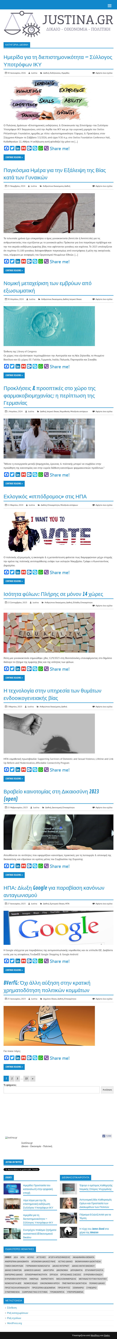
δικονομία (62, 1270)
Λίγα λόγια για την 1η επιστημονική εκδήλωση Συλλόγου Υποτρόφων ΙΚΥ (38, 1204)
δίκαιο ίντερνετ (61, 1266)
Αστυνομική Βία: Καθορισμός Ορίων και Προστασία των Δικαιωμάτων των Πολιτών (95, 1203)
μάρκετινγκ (47, 1279)
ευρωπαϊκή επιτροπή (16, 1279)
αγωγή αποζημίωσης (59, 1257)
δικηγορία (48, 1270)
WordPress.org (14, 1323)
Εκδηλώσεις (55, 73)
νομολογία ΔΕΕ (13, 1283)
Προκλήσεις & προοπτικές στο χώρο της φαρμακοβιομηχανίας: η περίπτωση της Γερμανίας (50, 395)
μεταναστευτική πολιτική (93, 1279)
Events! (8, 1177)
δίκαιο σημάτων (13, 1270)
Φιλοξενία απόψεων (79, 411)
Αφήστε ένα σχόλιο (104, 73)
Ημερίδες (65, 73)
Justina (34, 73)
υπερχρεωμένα (75, 1292)
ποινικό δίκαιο (97, 1283)
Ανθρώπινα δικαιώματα (53, 186)
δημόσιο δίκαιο (32, 1270)
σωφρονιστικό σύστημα (34, 1292)
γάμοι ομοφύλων (14, 1266)
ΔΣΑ (16, 1257)
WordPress (95, 1335)
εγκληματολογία (94, 1270)
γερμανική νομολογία (38, 1266)
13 (26, 1078)
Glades (107, 1335)
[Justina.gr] (12, 1137)
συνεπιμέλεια (12, 1292)
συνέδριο (91, 1287)
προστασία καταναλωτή (17, 1287)
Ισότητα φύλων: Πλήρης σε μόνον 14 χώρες (53, 594)
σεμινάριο (78, 1287)
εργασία (54, 1274)
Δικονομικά (57, 807)
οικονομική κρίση (49, 1283)
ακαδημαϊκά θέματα (83, 1257)
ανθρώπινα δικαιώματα (17, 1261)
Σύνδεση (12, 1307)
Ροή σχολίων (14, 1318)
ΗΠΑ (67, 903)
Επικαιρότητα (53, 505)
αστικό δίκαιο (65, 1261)
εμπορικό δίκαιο (14, 1274)
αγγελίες (41, 1257)
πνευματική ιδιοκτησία (74, 1283)
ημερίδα (34, 1279)
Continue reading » (14, 157)
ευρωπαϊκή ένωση (93, 1274)
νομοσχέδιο (31, 1283)
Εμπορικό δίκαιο (57, 903)
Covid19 (8, 1257)
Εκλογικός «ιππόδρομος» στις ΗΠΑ (45, 496)
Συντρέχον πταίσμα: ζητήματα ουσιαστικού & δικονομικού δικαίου (39, 1233)
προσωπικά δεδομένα (43, 1287)
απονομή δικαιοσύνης (43, 1261)
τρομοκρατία (57, 1292)
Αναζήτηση (107, 1090)
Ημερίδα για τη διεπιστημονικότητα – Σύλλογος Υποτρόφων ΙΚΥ (38, 1219)
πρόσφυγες (64, 1287)
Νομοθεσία (64, 411)
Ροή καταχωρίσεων (17, 1312)
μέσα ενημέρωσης (66, 1279)
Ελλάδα (76, 602)
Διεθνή (46, 73)
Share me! (60, 148)
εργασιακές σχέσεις (70, 1274)
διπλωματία (76, 1270)
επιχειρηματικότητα (36, 1274)
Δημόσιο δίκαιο (50, 998)
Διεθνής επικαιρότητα (75, 1177)
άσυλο (30, 1257)
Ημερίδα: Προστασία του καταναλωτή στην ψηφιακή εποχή (38, 1189)
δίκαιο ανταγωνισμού (83, 1266)
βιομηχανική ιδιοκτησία (88, 1261)
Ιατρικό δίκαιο (75, 299)
